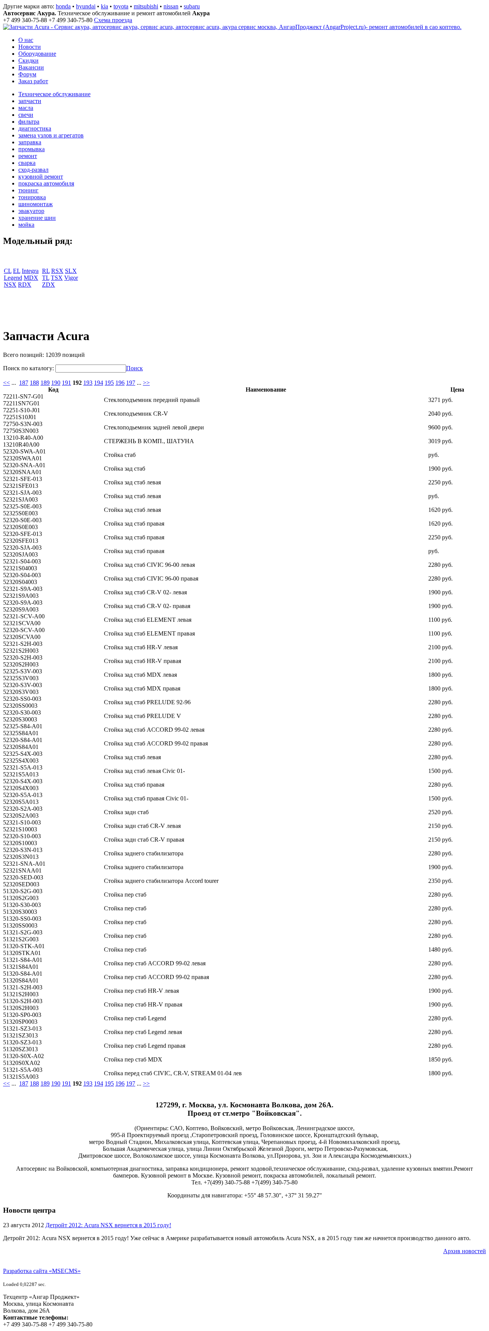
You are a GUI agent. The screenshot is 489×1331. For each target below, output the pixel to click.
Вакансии (31, 67)
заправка (29, 142)
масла (25, 108)
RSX (57, 271)
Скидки (28, 60)
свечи (25, 114)
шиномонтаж (35, 204)
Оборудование (37, 53)
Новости (29, 47)
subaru (192, 6)
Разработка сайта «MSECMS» (42, 1271)
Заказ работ (33, 81)
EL (16, 271)
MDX (31, 277)
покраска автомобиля (46, 183)
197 (130, 382)
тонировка (32, 197)
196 (120, 382)
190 (55, 382)
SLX (71, 271)
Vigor (71, 277)
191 (66, 382)
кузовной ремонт (40, 176)
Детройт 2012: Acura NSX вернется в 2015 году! (108, 1225)
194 (98, 382)
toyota (120, 6)
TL (45, 277)
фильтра (28, 121)
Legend (13, 277)
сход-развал (33, 169)
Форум (27, 74)
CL (7, 271)
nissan (171, 6)
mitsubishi (146, 6)
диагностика (34, 128)
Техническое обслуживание (54, 94)
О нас (25, 40)
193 (87, 382)
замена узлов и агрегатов (51, 135)
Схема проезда (113, 20)
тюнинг (28, 190)
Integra (30, 271)
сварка (27, 163)
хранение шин (37, 218)
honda (63, 6)
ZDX (48, 284)
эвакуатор (31, 211)
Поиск (134, 368)
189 (45, 382)
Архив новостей (464, 1251)
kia (104, 6)
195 (109, 382)
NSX (10, 284)
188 (34, 382)
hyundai (86, 6)
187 (23, 382)
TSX (57, 277)
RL (46, 271)
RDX (24, 284)
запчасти (29, 101)
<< (6, 382)
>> (146, 382)
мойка (26, 224)
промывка (31, 149)
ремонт (27, 156)
